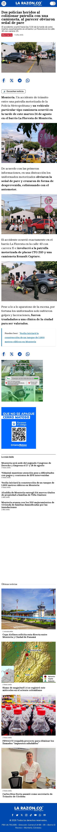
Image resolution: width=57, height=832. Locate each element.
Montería (7, 34)
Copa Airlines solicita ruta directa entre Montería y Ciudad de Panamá (24, 635)
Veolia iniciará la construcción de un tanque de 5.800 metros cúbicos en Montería (27, 484)
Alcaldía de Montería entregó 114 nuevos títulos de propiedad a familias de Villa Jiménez (28, 493)
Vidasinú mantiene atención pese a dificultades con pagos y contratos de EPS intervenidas (27, 474)
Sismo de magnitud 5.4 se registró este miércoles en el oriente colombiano (23, 689)
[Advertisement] (28, 544)
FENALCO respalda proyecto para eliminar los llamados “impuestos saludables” (28, 742)
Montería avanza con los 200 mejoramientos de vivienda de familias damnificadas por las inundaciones (27, 505)
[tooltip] (3, 80)
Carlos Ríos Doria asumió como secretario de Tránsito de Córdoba (27, 795)
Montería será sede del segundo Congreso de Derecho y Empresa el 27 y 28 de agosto (26, 464)
